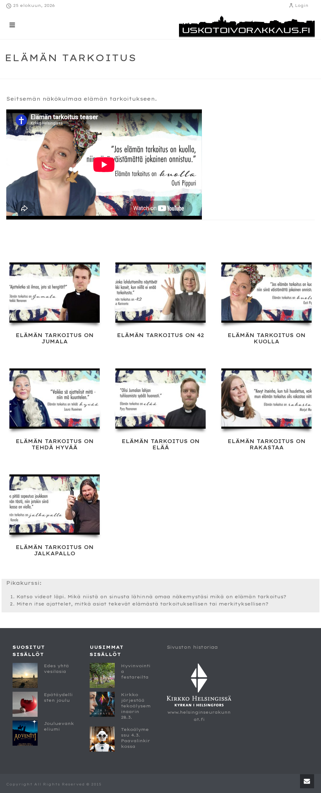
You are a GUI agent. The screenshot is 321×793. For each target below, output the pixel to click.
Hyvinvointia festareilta (135, 671)
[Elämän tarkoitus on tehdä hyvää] (54, 398)
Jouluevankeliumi (59, 726)
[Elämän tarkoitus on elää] (160, 398)
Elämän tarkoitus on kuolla (267, 338)
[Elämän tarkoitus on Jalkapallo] (54, 504)
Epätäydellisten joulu (58, 697)
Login (301, 5)
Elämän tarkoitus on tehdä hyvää (55, 444)
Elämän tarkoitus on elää (161, 444)
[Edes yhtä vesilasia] (25, 675)
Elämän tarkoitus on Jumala (55, 338)
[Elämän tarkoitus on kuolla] (266, 292)
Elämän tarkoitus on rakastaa (267, 444)
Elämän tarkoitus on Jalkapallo (55, 550)
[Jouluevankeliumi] (25, 733)
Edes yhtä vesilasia (56, 668)
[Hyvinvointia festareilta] (102, 675)
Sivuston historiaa (192, 647)
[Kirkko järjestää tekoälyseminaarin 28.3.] (102, 704)
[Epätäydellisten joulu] (25, 704)
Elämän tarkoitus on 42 (160, 335)
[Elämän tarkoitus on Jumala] (54, 292)
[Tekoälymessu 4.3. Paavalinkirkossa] (102, 739)
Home (252, 73)
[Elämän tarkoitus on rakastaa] (266, 398)
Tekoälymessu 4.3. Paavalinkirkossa (135, 738)
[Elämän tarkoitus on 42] (160, 292)
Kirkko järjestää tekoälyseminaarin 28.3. (136, 706)
